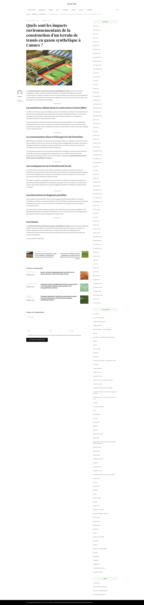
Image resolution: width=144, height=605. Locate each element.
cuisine (95, 402)
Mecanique (96, 486)
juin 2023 (95, 166)
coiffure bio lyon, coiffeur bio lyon (104, 360)
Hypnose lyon (97, 470)
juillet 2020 (96, 303)
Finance (95, 463)
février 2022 (97, 229)
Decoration (96, 414)
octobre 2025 (97, 65)
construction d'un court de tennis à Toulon (105, 392)
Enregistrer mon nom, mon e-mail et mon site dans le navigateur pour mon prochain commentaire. (54, 335)
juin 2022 (95, 213)
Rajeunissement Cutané (100, 513)
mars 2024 (96, 139)
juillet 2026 (96, 30)
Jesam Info (72, 3)
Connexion (96, 583)
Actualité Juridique (99, 321)
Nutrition (96, 505)
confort (95, 364)
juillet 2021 (96, 256)
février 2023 (97, 182)
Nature (74, 9)
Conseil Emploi (97, 368)
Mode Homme (97, 498)
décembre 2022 (97, 190)
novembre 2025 (97, 61)
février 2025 (97, 96)
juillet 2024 (96, 123)
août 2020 (96, 299)
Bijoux (95, 345)
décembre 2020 (97, 283)
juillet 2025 (96, 76)
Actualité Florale (98, 317)
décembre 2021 (97, 236)
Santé (95, 533)
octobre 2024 (97, 112)
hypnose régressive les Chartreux (104, 474)
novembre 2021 (97, 240)
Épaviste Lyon (97, 447)
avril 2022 (96, 221)
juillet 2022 (96, 209)
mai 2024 (95, 131)
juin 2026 (96, 34)
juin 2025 (95, 80)
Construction (46, 20)
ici (51, 158)
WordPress (90, 602)
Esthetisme (96, 455)
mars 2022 (96, 225)
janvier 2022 (96, 232)
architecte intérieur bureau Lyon (104, 337)
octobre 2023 (97, 158)
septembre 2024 (97, 116)
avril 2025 (96, 88)
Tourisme (96, 560)
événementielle (98, 459)
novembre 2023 (97, 154)
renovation (96, 525)
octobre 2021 (97, 244)
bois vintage (97, 349)
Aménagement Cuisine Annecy (102, 329)
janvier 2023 (96, 186)
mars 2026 (96, 45)
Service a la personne (100, 548)
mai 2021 (95, 264)
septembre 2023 (97, 162)
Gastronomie (31, 9)
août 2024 (96, 119)
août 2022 (96, 205)
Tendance (89, 9)
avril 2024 (96, 135)
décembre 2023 (97, 151)
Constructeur (97, 376)
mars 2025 (96, 92)
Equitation (96, 451)
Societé (81, 9)
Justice (95, 482)
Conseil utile (97, 372)
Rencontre (96, 517)
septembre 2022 (97, 201)
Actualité (96, 314)
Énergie (95, 426)
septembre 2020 (98, 295)
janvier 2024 (97, 147)
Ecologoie (65, 9)
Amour (95, 333)
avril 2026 (96, 41)
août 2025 (96, 73)
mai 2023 (95, 170)
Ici (42, 238)
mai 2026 (95, 38)
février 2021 (96, 275)
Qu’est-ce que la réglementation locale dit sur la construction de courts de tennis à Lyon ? (57, 273)
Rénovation (96, 521)
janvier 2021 (96, 279)
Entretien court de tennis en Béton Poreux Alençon (104, 442)
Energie (95, 430)
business (96, 356)
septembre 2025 (97, 69)
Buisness (96, 353)
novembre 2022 (97, 194)
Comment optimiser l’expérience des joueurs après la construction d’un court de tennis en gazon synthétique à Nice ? (58, 298)
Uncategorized (98, 572)
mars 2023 (96, 178)
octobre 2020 (97, 291)
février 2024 (97, 143)
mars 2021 (96, 271)
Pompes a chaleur (98, 509)
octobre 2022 (97, 197)
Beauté (95, 341)
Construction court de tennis (102, 388)
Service (95, 544)
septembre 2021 (97, 248)
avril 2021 (96, 268)
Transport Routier (99, 568)
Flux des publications (100, 587)
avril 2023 (96, 174)
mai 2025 (95, 84)
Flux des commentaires (100, 590)
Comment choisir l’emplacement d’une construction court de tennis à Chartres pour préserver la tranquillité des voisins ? (58, 286)
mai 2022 (95, 217)
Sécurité (95, 541)
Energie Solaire (98, 434)
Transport (96, 564)
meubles (95, 490)
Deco (57, 9)
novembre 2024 (97, 108)
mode (94, 494)
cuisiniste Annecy (99, 406)
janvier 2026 (97, 53)
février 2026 (97, 49)
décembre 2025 (97, 57)
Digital (51, 9)
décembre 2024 (97, 104)
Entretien (96, 438)
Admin (20, 96)
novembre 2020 (97, 287)
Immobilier (42, 9)
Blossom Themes (74, 602)
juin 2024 (96, 127)
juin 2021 (95, 260)
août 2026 (96, 26)
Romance (96, 529)
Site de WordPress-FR (99, 594)
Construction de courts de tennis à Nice (104, 398)
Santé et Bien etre (98, 537)
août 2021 (96, 252)
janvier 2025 (96, 100)
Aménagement (97, 325)
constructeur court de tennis (103, 380)
